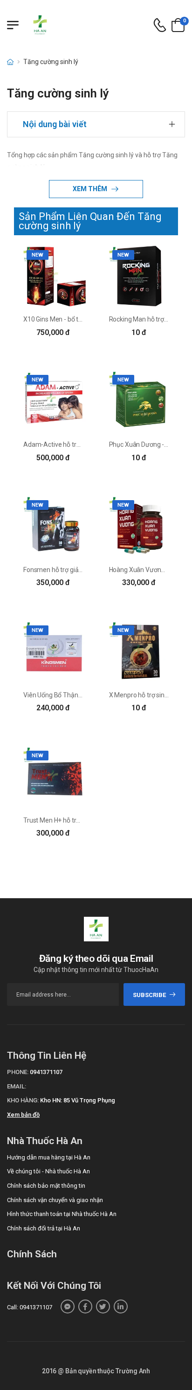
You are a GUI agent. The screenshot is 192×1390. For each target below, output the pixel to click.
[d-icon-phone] (160, 25)
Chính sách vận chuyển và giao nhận (55, 1200)
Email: (16, 1086)
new (37, 255)
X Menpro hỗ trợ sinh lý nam (149, 695)
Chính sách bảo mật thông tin (46, 1185)
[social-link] (68, 1306)
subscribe (149, 994)
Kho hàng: (23, 1100)
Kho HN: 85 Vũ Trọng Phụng (77, 1100)
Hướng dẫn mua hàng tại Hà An (48, 1157)
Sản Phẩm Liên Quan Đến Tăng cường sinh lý (90, 221)
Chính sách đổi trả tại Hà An (43, 1228)
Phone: (17, 1071)
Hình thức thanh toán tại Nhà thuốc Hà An (62, 1213)
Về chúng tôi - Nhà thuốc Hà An (48, 1171)
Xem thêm (91, 189)
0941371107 (46, 1071)
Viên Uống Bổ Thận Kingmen (64, 695)
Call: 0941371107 (29, 1307)
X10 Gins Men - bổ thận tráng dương (74, 319)
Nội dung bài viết (55, 124)
